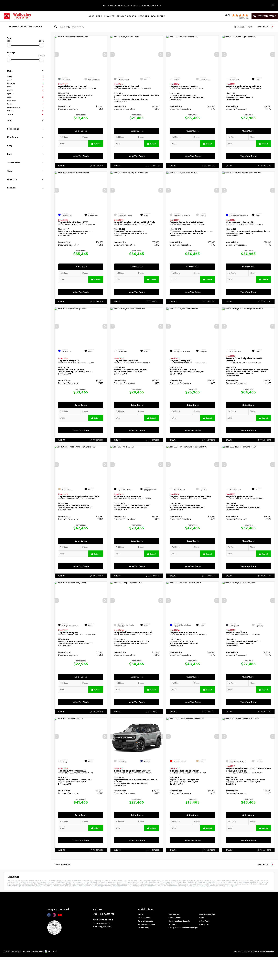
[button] (104, 54)
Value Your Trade (81, 156)
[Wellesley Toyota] (22, 16)
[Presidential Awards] (58, 927)
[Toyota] (7, 16)
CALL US (61, 165)
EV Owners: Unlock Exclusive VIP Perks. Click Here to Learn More (132, 5)
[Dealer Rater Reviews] (237, 16)
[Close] (273, 5)
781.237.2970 (266, 16)
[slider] (9, 45)
